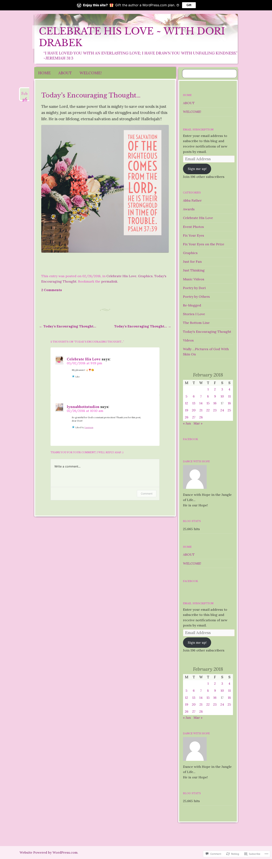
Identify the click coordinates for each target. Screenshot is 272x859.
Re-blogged (192, 305)
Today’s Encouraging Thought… (67, 326)
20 (194, 410)
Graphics (145, 276)
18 (229, 403)
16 (214, 403)
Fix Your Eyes (193, 235)
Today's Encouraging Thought (207, 331)
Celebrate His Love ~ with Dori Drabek (132, 37)
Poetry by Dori (194, 288)
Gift (189, 5)
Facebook (190, 439)
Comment (146, 493)
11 (229, 396)
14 (201, 403)
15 (208, 403)
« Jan (187, 423)
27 (193, 417)
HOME (44, 72)
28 (201, 417)
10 (222, 396)
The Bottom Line (196, 323)
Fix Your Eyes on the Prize (203, 244)
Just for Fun (192, 261)
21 (200, 410)
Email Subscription (198, 129)
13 (193, 403)
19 (186, 410)
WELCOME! (91, 72)
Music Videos (193, 279)
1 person (89, 427)
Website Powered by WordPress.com (49, 852)
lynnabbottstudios (83, 406)
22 (208, 410)
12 (186, 403)
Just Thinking (194, 270)
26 (186, 417)
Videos (188, 340)
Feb (24, 95)
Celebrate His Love (121, 276)
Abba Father (192, 200)
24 (222, 410)
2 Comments (51, 290)
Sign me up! (197, 169)
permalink (109, 281)
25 (229, 410)
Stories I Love (194, 314)
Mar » (198, 423)
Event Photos (193, 227)
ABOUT (65, 72)
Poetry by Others (196, 296)
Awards (189, 209)
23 (215, 410)
